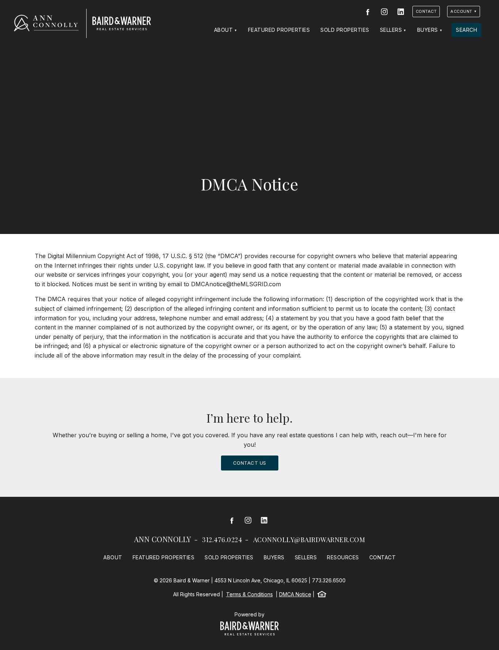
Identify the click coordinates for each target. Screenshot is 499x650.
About (223, 30)
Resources (343, 557)
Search (466, 30)
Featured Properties (279, 30)
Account (461, 11)
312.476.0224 (222, 539)
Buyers (427, 30)
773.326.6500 (329, 580)
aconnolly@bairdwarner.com (309, 539)
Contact (426, 11)
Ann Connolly (162, 539)
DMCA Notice (295, 594)
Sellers (391, 30)
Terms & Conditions (249, 594)
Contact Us (249, 463)
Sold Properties (344, 30)
